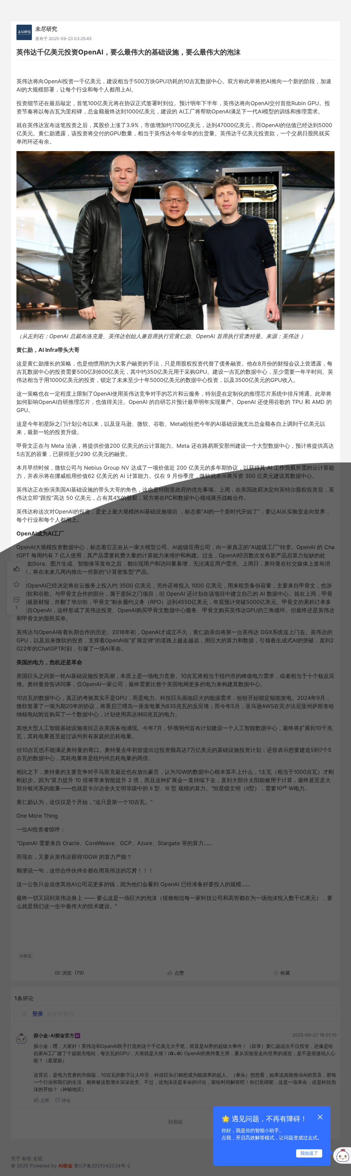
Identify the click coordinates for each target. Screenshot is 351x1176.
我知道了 (309, 1153)
